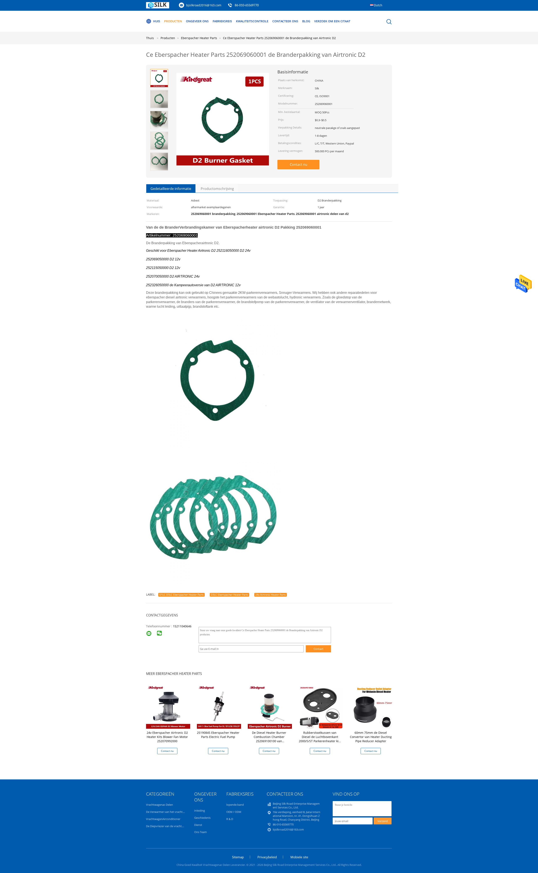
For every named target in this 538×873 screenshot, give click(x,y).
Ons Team (200, 832)
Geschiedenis (202, 818)
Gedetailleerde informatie (170, 188)
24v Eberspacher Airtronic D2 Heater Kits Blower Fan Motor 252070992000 (167, 737)
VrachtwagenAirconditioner (163, 819)
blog (306, 21)
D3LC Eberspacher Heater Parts (229, 594)
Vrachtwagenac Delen (159, 805)
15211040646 (182, 626)
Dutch (378, 5)
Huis (156, 21)
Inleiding (199, 810)
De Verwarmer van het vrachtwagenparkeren (174, 812)
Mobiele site (299, 857)
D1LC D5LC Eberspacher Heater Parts (181, 594)
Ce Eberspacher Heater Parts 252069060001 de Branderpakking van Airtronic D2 (279, 38)
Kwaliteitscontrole (252, 21)
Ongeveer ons (197, 21)
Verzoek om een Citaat (332, 21)
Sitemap (238, 857)
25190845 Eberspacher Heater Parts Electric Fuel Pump (218, 735)
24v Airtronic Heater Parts (270, 594)
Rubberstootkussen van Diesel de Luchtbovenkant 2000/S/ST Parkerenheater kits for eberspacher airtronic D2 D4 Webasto (320, 741)
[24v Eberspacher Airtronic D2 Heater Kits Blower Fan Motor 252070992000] (168, 706)
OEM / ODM (233, 812)
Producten (173, 21)
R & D (229, 819)
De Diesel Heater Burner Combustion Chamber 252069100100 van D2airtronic (269, 739)
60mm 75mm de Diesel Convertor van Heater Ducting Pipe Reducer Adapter (371, 737)
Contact (318, 649)
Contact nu (298, 164)
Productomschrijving (217, 188)
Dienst (198, 825)
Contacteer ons (285, 21)
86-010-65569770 (247, 5)
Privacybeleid (267, 857)
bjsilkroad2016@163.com (203, 5)
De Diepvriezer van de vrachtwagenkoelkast (173, 826)
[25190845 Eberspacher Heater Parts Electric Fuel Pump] (219, 706)
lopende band (235, 805)
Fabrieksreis (222, 21)
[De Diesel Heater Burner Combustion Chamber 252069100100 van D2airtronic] (270, 706)
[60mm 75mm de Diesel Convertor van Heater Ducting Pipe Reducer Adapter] (371, 706)
